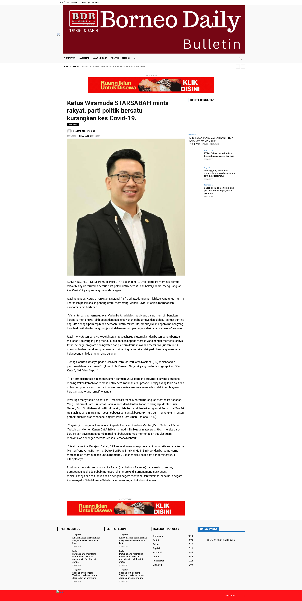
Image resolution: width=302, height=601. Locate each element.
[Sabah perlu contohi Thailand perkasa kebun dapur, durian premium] (195, 191)
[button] (240, 58)
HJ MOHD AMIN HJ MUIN (198, 144)
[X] (243, 3)
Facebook (230, 595)
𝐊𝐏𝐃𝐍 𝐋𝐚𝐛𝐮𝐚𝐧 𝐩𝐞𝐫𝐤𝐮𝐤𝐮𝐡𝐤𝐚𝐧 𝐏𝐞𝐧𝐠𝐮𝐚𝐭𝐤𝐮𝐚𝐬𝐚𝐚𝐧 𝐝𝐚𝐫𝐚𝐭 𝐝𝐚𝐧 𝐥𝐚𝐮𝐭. (219, 154)
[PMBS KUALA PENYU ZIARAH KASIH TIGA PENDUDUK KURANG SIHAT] (211, 118)
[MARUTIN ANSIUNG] (70, 131)
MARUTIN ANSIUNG (86, 131)
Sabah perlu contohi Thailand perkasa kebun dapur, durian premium (219, 190)
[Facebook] (239, 3)
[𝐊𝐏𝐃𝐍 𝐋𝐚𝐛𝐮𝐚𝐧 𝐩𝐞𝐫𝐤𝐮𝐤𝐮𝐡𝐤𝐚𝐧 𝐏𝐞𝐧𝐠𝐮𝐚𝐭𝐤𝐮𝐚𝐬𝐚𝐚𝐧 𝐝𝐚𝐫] (195, 156)
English (207, 167)
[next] (243, 66)
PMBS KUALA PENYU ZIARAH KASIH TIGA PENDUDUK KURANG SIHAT (113, 66)
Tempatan (73, 125)
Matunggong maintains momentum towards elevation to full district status (219, 173)
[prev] (238, 66)
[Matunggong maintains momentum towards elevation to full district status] (195, 174)
